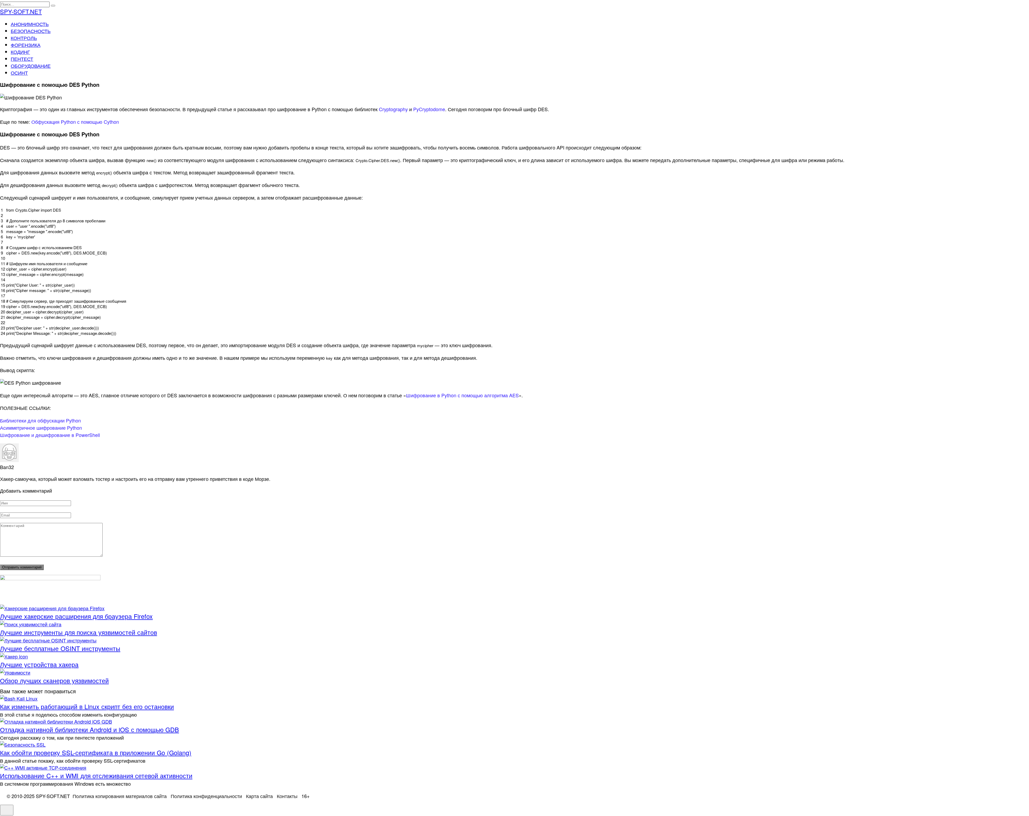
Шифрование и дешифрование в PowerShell (50, 434)
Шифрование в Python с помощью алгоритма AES (462, 395)
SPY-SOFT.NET (21, 11)
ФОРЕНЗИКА (25, 44)
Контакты (287, 795)
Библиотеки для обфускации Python (40, 420)
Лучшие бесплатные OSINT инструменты (60, 648)
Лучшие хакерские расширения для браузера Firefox (76, 616)
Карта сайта (259, 795)
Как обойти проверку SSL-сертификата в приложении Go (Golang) (95, 752)
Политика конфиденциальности (206, 795)
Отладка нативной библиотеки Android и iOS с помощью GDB (89, 729)
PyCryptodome (429, 109)
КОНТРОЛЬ (24, 37)
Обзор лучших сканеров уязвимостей (54, 680)
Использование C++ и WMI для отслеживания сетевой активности (96, 775)
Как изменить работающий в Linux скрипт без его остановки (87, 706)
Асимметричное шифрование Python (41, 427)
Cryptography (393, 109)
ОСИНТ (19, 72)
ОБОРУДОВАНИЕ (31, 65)
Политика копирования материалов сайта (120, 795)
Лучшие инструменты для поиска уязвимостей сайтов (78, 632)
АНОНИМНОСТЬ (30, 23)
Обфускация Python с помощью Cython (75, 121)
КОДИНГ (20, 51)
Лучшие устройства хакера (39, 664)
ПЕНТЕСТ (22, 58)
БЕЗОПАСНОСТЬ (31, 30)
